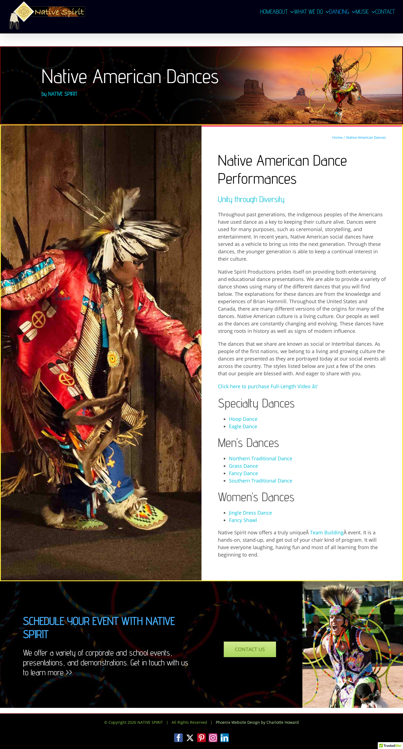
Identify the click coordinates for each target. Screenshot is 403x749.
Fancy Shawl (243, 520)
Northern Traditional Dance (260, 458)
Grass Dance (243, 466)
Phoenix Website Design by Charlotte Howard (257, 722)
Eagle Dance (243, 426)
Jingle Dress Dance (250, 512)
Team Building (327, 532)
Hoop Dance (243, 419)
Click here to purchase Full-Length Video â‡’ (268, 386)
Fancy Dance (243, 473)
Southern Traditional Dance (260, 480)
